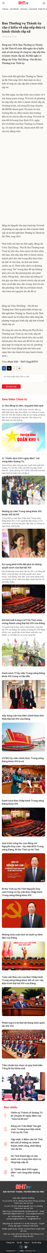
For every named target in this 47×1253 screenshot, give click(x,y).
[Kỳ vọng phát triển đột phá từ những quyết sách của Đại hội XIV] (23, 598)
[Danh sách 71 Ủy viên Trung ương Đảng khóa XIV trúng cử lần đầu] (23, 694)
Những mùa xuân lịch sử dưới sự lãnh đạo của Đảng (22, 936)
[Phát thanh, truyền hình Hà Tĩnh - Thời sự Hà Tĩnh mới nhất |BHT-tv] (23, 3)
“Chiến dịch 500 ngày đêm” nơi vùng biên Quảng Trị (20, 460)
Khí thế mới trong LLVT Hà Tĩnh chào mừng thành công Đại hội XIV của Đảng (23, 622)
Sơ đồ (19, 1242)
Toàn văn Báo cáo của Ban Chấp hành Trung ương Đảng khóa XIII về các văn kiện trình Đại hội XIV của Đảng (22, 980)
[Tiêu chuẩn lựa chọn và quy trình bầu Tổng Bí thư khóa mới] (23, 1086)
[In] (19, 368)
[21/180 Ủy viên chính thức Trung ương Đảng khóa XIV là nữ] (23, 779)
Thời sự (5, 9)
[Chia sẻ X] (9, 368)
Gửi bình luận (11, 386)
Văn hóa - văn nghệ (28, 9)
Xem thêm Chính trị (14, 399)
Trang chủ (10, 1242)
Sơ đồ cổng (36, 1242)
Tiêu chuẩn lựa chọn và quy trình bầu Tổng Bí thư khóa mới (22, 1067)
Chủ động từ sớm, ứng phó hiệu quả (24, 405)
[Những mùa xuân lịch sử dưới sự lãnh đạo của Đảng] (23, 955)
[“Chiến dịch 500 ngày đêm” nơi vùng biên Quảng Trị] (23, 490)
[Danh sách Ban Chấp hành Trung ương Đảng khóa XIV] (23, 822)
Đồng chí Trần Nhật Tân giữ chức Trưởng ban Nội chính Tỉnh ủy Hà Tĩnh (26, 1129)
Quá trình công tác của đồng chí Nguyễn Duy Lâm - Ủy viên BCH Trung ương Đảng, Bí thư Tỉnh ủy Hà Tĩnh (23, 846)
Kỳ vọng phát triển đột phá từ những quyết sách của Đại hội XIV (22, 566)
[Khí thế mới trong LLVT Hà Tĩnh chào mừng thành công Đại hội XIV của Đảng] (23, 651)
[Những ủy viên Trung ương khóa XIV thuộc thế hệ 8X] (23, 543)
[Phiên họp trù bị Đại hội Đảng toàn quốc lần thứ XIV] (23, 1044)
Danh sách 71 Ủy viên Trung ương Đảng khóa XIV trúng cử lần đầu (23, 675)
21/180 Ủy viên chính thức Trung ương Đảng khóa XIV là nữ (23, 760)
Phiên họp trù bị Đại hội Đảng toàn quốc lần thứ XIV (23, 1024)
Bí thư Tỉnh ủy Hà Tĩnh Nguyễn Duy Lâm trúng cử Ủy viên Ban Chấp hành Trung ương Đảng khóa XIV (22, 892)
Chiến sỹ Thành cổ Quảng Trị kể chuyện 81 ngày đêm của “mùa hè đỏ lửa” (27, 1115)
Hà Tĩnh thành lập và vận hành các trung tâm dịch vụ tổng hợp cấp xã (26, 1159)
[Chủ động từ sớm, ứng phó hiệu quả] (23, 437)
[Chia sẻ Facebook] (4, 368)
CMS (20, 1251)
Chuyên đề (14, 9)
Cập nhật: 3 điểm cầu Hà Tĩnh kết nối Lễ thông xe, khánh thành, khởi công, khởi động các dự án (27, 1144)
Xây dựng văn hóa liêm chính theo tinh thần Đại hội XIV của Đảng (23, 717)
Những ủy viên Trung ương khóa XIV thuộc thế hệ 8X (22, 513)
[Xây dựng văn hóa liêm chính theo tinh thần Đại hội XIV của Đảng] (23, 737)
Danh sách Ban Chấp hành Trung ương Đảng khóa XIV (23, 802)
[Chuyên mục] (3, 3)
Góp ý (26, 1242)
